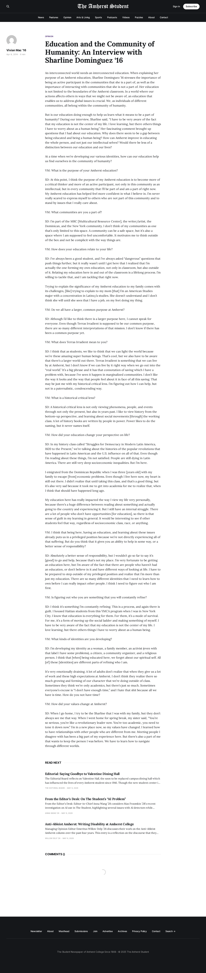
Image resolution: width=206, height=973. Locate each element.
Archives (122, 931)
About (151, 17)
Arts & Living (83, 17)
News (41, 17)
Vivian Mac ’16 (16, 50)
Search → (170, 931)
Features (53, 17)
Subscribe (191, 6)
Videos (126, 17)
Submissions (81, 931)
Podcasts (112, 17)
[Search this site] (7, 6)
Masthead (64, 931)
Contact (164, 17)
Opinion (67, 17)
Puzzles (139, 17)
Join (95, 931)
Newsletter (36, 931)
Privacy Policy (139, 931)
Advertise (108, 931)
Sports (98, 17)
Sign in (176, 6)
